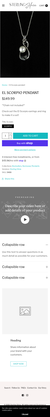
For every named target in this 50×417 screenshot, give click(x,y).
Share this (9, 179)
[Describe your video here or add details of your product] (25, 223)
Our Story (42, 388)
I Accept (25, 414)
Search (7, 388)
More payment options (25, 150)
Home (4, 85)
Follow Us (16, 388)
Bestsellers (17, 166)
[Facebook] (23, 395)
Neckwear (26, 166)
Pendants (35, 166)
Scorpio (8, 125)
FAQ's (23, 388)
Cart (42, 5)
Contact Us (32, 388)
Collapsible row (13, 244)
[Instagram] (27, 395)
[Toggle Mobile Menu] (5, 6)
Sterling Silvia (15, 169)
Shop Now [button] (18, 364)
